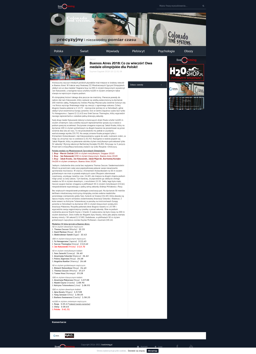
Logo (66, 6)
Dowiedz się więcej (136, 350)
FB (178, 346)
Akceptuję (152, 350)
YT (191, 346)
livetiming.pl (106, 344)
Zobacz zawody (136, 84)
